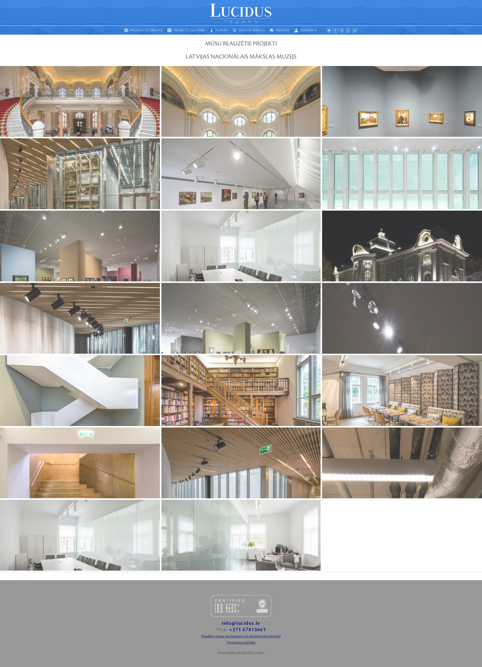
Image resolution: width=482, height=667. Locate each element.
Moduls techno (241, 13)
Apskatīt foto (79, 101)
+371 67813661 (247, 629)
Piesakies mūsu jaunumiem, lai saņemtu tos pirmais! (241, 636)
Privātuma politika (241, 643)
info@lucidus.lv (241, 623)
